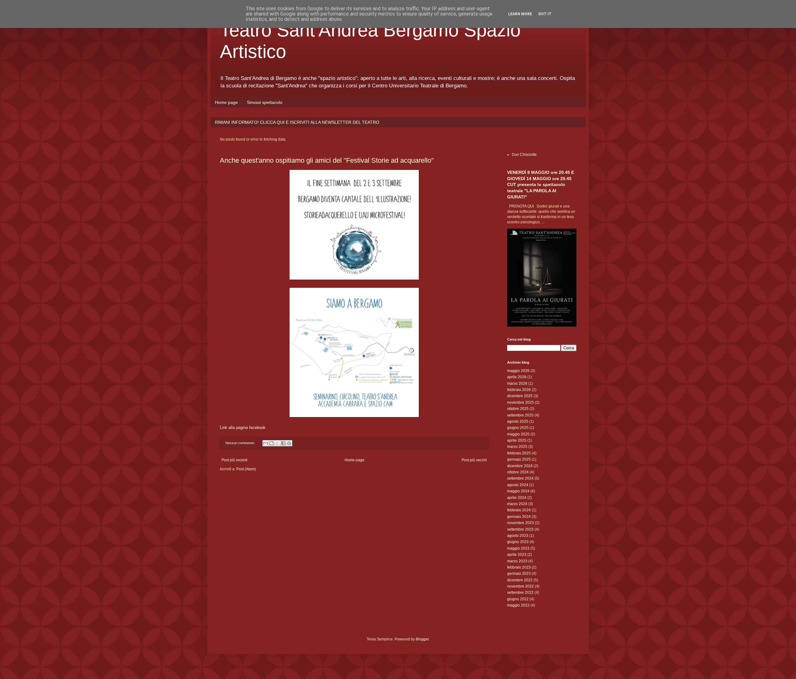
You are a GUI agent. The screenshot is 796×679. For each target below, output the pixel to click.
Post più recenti (234, 460)
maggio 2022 (518, 605)
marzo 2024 (517, 504)
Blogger (422, 639)
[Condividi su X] (277, 443)
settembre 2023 (520, 529)
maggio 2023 (518, 548)
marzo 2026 (517, 383)
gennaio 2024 (519, 516)
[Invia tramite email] (265, 443)
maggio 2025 (518, 434)
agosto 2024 (517, 485)
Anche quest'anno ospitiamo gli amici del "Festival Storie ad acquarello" (327, 160)
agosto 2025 (517, 421)
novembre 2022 (520, 586)
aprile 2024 (516, 497)
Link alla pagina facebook (243, 427)
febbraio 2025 (519, 453)
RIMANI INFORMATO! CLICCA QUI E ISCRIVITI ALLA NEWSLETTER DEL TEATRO (297, 122)
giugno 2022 (518, 599)
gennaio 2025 (519, 459)
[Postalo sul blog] (271, 443)
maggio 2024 (518, 491)
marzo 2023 (517, 561)
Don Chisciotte (524, 154)
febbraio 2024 (519, 510)
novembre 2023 (520, 523)
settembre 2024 (520, 478)
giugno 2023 (518, 542)
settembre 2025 (520, 415)
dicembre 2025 (520, 396)
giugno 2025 (518, 428)
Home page (226, 102)
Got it (545, 14)
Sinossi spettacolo (264, 102)
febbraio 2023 (519, 567)
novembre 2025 (520, 402)
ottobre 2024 (518, 472)
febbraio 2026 (519, 390)
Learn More (520, 14)
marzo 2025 (517, 446)
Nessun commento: (240, 443)
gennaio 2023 (519, 573)
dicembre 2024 (520, 466)
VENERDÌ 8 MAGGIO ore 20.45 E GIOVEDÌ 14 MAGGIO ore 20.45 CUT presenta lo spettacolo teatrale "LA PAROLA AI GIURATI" (540, 184)
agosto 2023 (517, 535)
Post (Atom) (246, 469)
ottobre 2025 (518, 409)
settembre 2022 (520, 592)
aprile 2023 (516, 554)
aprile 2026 (516, 377)
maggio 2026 (518, 371)
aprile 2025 (516, 440)
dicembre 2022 (520, 580)
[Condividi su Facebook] (283, 443)
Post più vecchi (474, 460)
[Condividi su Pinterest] (289, 443)
